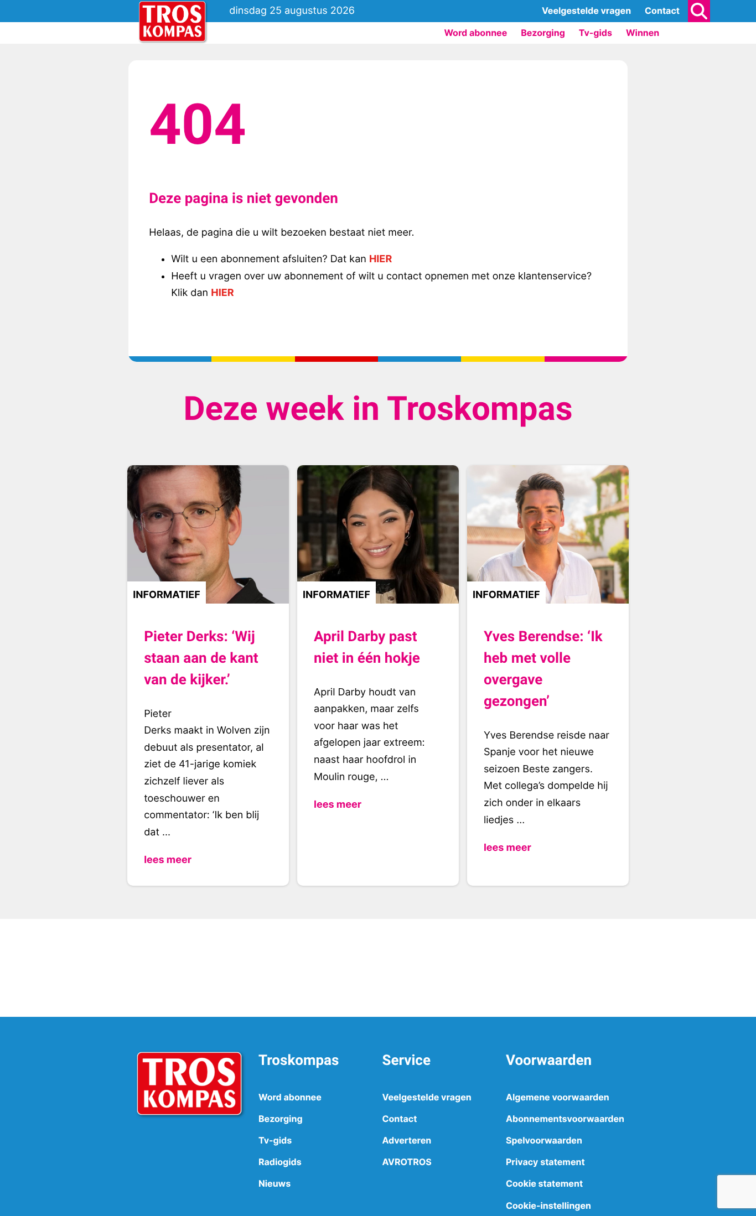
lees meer (167, 860)
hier (380, 259)
